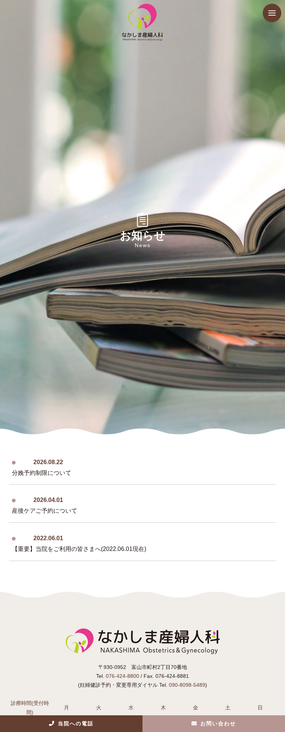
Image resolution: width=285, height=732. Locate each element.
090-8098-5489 (187, 685)
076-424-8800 (122, 676)
